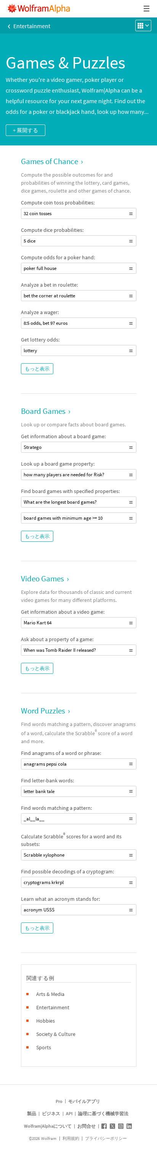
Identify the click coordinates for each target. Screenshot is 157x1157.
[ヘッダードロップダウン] (147, 8)
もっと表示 (37, 368)
